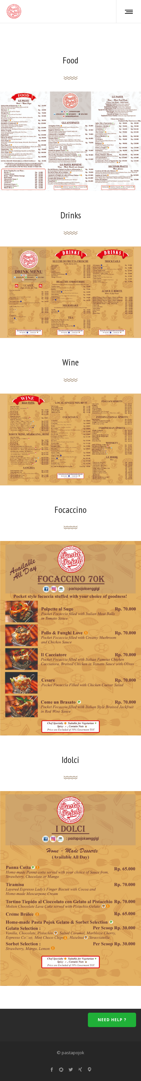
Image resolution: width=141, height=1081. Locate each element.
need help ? (112, 1019)
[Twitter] (70, 1069)
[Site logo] (14, 11)
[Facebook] (51, 1069)
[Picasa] (61, 1069)
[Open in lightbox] (70, 141)
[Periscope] (89, 1069)
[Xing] (80, 1069)
